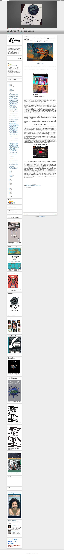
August (11, 91)
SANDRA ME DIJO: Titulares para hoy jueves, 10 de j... (13, 146)
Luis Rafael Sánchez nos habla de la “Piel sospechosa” (14, 154)
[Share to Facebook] (34, 184)
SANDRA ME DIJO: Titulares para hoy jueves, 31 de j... (13, 94)
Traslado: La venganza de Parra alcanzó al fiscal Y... (14, 148)
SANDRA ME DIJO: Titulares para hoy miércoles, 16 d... (13, 132)
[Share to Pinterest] (35, 184)
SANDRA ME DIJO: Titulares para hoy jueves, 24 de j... (13, 109)
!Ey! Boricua (39, 63)
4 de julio (27, 185)
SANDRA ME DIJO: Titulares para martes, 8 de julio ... (13, 152)
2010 (9, 196)
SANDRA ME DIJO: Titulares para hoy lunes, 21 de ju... (13, 115)
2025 (9, 85)
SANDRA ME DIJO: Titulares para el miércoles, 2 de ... (13, 164)
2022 (9, 180)
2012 (9, 193)
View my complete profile (11, 74)
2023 (9, 179)
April (10, 172)
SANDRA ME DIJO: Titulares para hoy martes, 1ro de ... (13, 168)
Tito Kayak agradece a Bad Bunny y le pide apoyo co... (13, 158)
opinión (40, 185)
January (11, 176)
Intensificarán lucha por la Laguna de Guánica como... (13, 124)
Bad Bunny (30, 185)
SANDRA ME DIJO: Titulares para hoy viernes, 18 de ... (13, 128)
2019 (9, 184)
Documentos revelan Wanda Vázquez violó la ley (16, 531)
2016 (9, 188)
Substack (42, 63)
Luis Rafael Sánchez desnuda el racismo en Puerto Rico (14, 134)
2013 (9, 192)
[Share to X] (34, 184)
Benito (10, 142)
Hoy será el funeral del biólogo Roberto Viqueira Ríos (13, 119)
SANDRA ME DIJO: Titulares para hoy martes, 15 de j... (13, 138)
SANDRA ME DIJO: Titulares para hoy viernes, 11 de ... (13, 144)
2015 (9, 189)
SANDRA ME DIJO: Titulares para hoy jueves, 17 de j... (13, 130)
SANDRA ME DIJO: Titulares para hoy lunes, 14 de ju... (13, 140)
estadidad (37, 185)
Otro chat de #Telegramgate (12, 520)
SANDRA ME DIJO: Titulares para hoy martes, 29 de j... (13, 101)
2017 (9, 187)
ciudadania (33, 185)
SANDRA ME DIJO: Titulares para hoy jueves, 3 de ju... (13, 162)
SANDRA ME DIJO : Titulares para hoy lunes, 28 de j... (13, 103)
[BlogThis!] (33, 184)
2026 (9, 84)
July (10, 93)
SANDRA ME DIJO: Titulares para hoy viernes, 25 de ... (13, 107)
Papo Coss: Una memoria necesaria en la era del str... (13, 122)
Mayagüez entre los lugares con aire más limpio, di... (14, 126)
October (11, 89)
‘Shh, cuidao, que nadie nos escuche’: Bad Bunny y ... (13, 160)
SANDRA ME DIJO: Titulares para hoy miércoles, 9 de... (13, 150)
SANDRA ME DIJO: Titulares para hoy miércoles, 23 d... (13, 111)
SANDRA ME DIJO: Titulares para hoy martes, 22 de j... (13, 113)
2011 (9, 194)
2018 (9, 185)
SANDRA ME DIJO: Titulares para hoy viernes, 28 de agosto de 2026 (14, 493)
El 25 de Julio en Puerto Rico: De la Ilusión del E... (13, 105)
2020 (9, 183)
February (11, 175)
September (11, 90)
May (10, 171)
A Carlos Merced (11, 166)
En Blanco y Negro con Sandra (20, 31)
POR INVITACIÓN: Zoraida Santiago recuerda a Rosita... (14, 99)
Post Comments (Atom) (42, 216)
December (11, 86)
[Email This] (32, 184)
